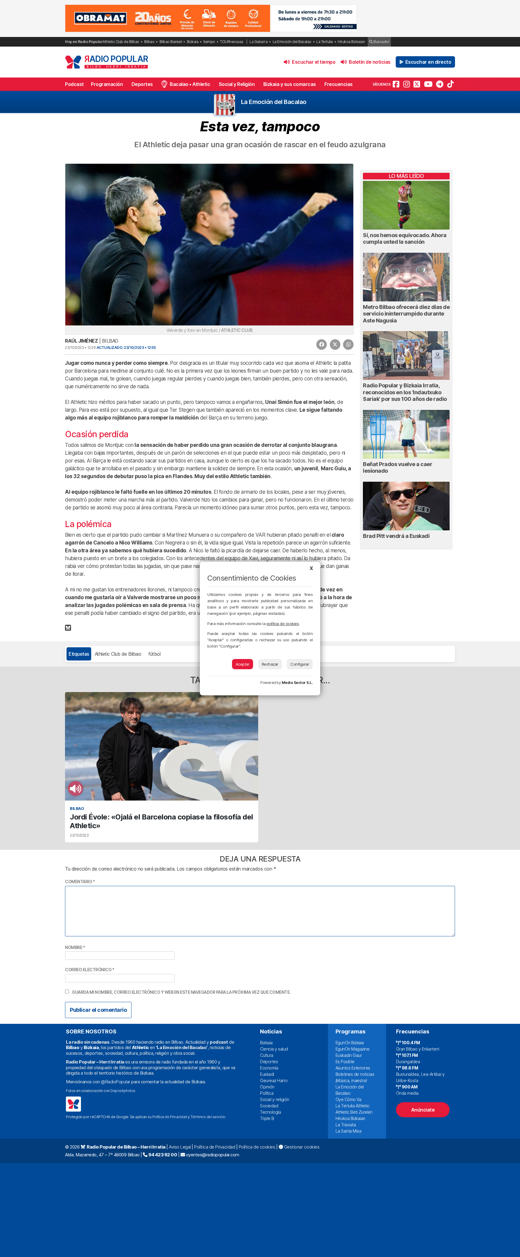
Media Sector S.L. (297, 682)
